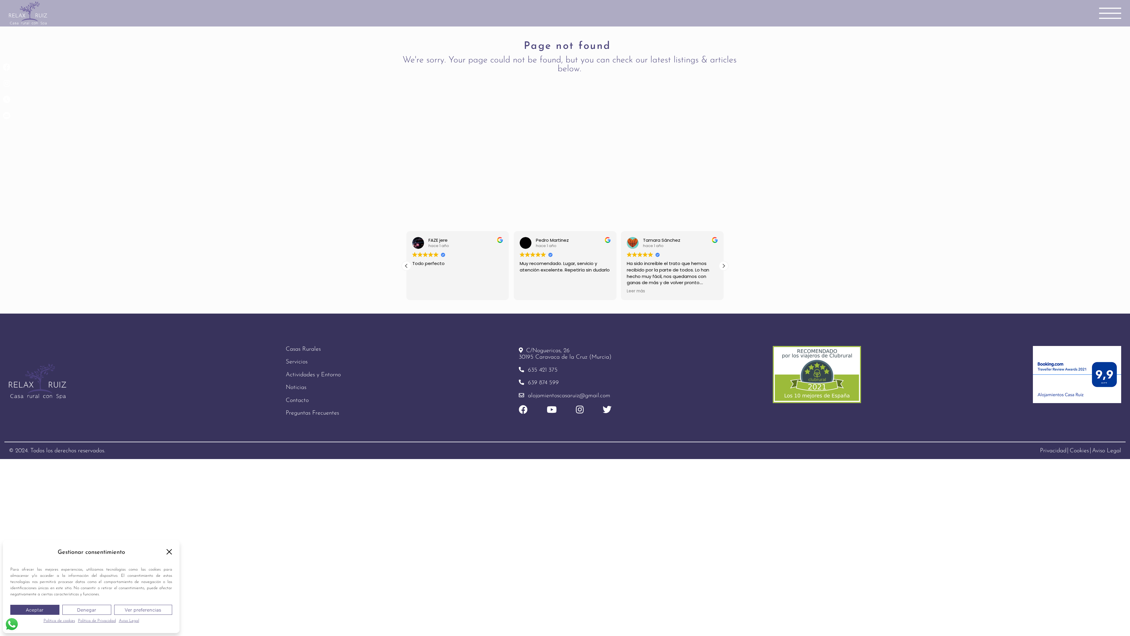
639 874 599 (543, 383)
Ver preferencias (143, 610)
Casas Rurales (303, 349)
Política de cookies (59, 621)
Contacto (297, 400)
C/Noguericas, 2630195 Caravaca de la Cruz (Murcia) (565, 354)
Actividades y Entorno (313, 375)
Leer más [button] (636, 291)
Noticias (296, 387)
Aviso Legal (129, 621)
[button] (169, 552)
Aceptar (35, 610)
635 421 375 (543, 370)
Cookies (1079, 451)
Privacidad (1053, 451)
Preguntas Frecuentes (312, 413)
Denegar (86, 610)
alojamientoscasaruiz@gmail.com (569, 396)
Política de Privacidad (97, 621)
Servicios (297, 362)
